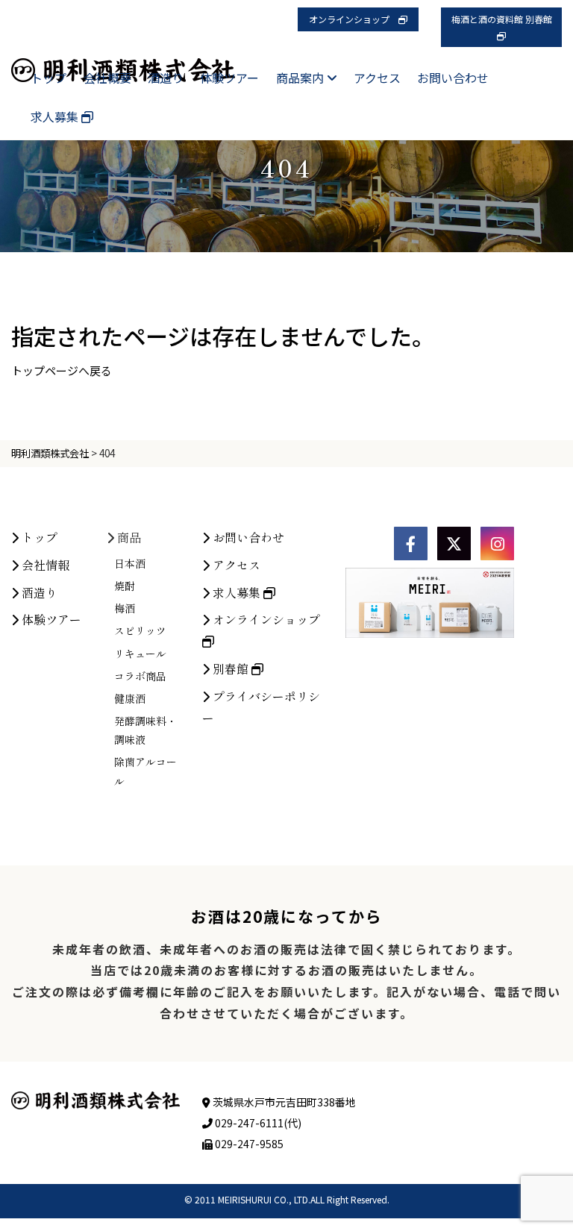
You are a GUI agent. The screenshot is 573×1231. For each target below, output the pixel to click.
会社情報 (44, 565)
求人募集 (56, 116)
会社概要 (107, 78)
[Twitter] (454, 543)
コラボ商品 (140, 675)
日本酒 (129, 563)
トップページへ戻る (61, 370)
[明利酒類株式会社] (123, 56)
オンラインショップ (353, 19)
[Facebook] (411, 543)
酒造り (166, 78)
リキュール (140, 653)
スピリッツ (140, 630)
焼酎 (124, 585)
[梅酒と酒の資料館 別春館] (501, 35)
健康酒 (129, 698)
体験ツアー (229, 78)
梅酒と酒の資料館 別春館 (506, 19)
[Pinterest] (497, 543)
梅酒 (124, 608)
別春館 (230, 668)
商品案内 (301, 78)
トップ (48, 78)
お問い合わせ (453, 78)
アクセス (377, 78)
